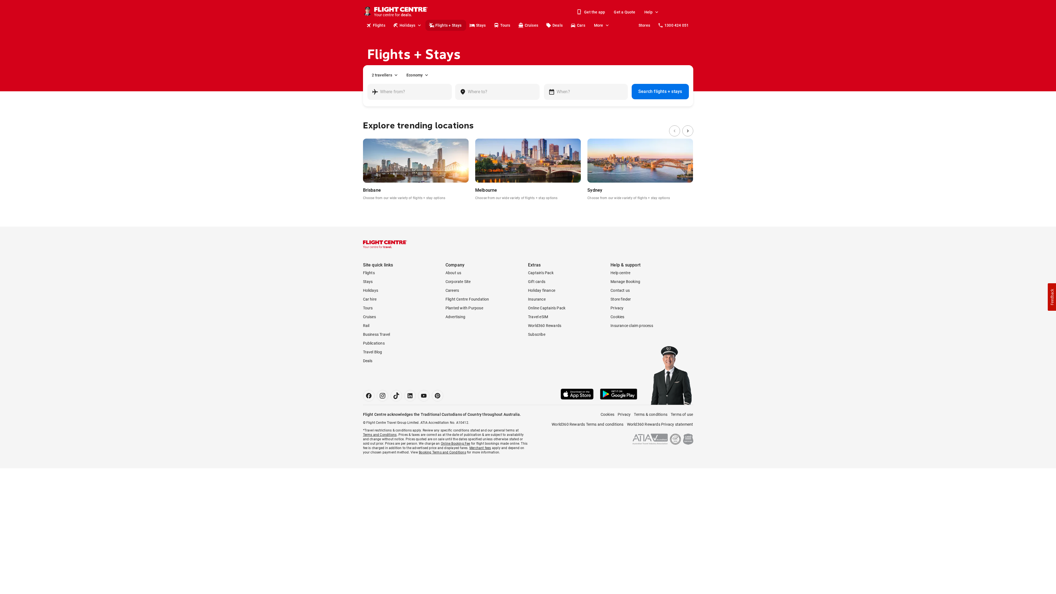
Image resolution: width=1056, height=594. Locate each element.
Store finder (620, 299)
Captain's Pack (541, 273)
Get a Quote (624, 12)
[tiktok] (396, 396)
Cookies (617, 317)
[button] (1052, 297)
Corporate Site (458, 281)
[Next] (687, 130)
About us (453, 273)
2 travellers (382, 75)
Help (648, 12)
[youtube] (424, 396)
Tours (505, 25)
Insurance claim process (631, 325)
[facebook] (369, 396)
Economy (414, 75)
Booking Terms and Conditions (442, 452)
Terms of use (682, 414)
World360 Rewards (544, 325)
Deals (557, 25)
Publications (374, 343)
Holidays (408, 25)
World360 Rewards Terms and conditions (587, 424)
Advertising (455, 317)
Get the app (594, 12)
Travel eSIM (538, 317)
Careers (452, 290)
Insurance (537, 299)
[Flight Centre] (385, 244)
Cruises (531, 25)
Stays (481, 25)
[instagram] (382, 396)
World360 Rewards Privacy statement (660, 424)
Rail (366, 325)
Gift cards (536, 281)
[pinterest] (437, 396)
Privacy (616, 308)
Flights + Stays (448, 25)
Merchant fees (480, 448)
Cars (581, 25)
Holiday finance (541, 290)
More (598, 25)
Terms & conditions (650, 414)
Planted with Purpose (464, 308)
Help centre (620, 273)
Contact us (620, 290)
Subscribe (536, 334)
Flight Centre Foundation (467, 299)
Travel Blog (372, 352)
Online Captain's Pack (546, 308)
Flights (379, 25)
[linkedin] (410, 396)
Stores (644, 25)
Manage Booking (625, 281)
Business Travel (376, 334)
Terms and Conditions (380, 435)
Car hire (370, 299)
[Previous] (674, 130)
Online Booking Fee (455, 444)
